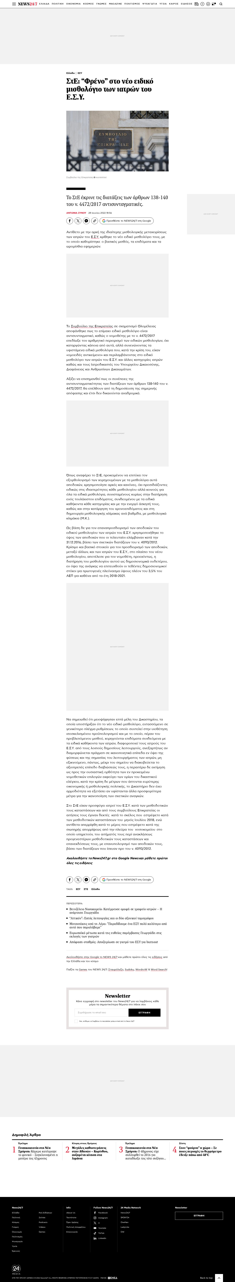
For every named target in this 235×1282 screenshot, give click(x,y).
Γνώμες (15, 1227)
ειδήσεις (85, 863)
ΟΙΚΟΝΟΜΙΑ (73, 4)
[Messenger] (86, 220)
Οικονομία (17, 1232)
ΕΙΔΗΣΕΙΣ (186, 4)
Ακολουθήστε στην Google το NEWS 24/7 (91, 957)
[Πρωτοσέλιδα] (197, 4)
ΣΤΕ (86, 889)
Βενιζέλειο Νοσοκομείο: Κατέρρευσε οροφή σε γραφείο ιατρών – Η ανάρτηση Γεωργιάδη (116, 911)
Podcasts (43, 1222)
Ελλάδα (70, 73)
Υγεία (14, 1246)
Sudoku (129, 969)
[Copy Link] (94, 220)
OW (122, 1232)
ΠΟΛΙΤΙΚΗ (58, 4)
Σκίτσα (42, 1217)
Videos (42, 1227)
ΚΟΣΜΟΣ (88, 4)
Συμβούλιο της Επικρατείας (92, 326)
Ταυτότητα (71, 1217)
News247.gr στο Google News (115, 858)
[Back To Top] (219, 1278)
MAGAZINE (115, 4)
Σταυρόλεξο (115, 969)
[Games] (214, 4)
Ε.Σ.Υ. (95, 237)
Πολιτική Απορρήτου (76, 1227)
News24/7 (125, 1213)
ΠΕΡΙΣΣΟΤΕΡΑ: (74, 904)
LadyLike (125, 1227)
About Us (70, 1213)
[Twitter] (78, 220)
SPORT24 (125, 1217)
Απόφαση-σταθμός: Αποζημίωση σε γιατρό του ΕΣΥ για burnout (114, 942)
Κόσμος (15, 1222)
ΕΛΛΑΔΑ (44, 4)
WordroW (141, 969)
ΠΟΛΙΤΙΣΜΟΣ (132, 4)
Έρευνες (16, 1251)
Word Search (159, 969)
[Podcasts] (208, 4)
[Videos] (202, 4)
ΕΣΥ (80, 73)
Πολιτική (16, 1217)
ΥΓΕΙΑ (163, 4)
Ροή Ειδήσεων (45, 1213)
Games (83, 969)
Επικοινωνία (72, 1232)
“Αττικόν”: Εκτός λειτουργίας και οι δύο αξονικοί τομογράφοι (112, 918)
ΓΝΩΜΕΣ (101, 4)
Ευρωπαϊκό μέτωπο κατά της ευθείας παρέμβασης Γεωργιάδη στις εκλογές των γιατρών (116, 935)
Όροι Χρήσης (72, 1222)
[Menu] (14, 4)
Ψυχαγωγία (17, 1241)
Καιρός (174, 4)
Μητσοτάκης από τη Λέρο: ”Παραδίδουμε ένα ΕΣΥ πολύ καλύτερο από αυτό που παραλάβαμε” (118, 926)
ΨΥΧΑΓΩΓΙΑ (149, 4)
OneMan (124, 1222)
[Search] (221, 4)
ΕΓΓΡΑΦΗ (199, 1216)
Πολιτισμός (17, 1237)
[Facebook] (69, 220)
